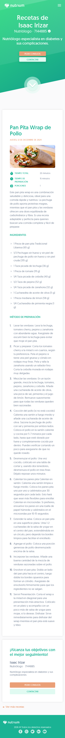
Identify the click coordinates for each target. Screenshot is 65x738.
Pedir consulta (32, 53)
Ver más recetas (15, 706)
